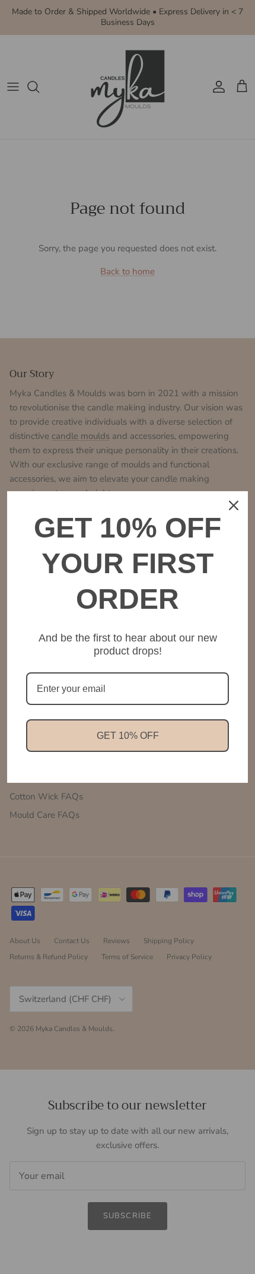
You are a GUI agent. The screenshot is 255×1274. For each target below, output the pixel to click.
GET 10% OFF (128, 736)
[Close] (233, 505)
